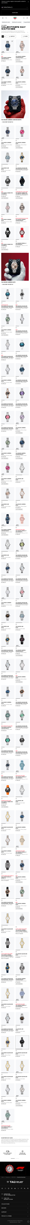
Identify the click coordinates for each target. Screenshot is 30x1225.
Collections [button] (5, 1204)
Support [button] (4, 1212)
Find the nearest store (8, 1199)
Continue (20, 12)
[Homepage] (15, 18)
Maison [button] (4, 1208)
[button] (24, 18)
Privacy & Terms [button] (7, 1216)
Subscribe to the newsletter (9, 1195)
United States (7, 7)
